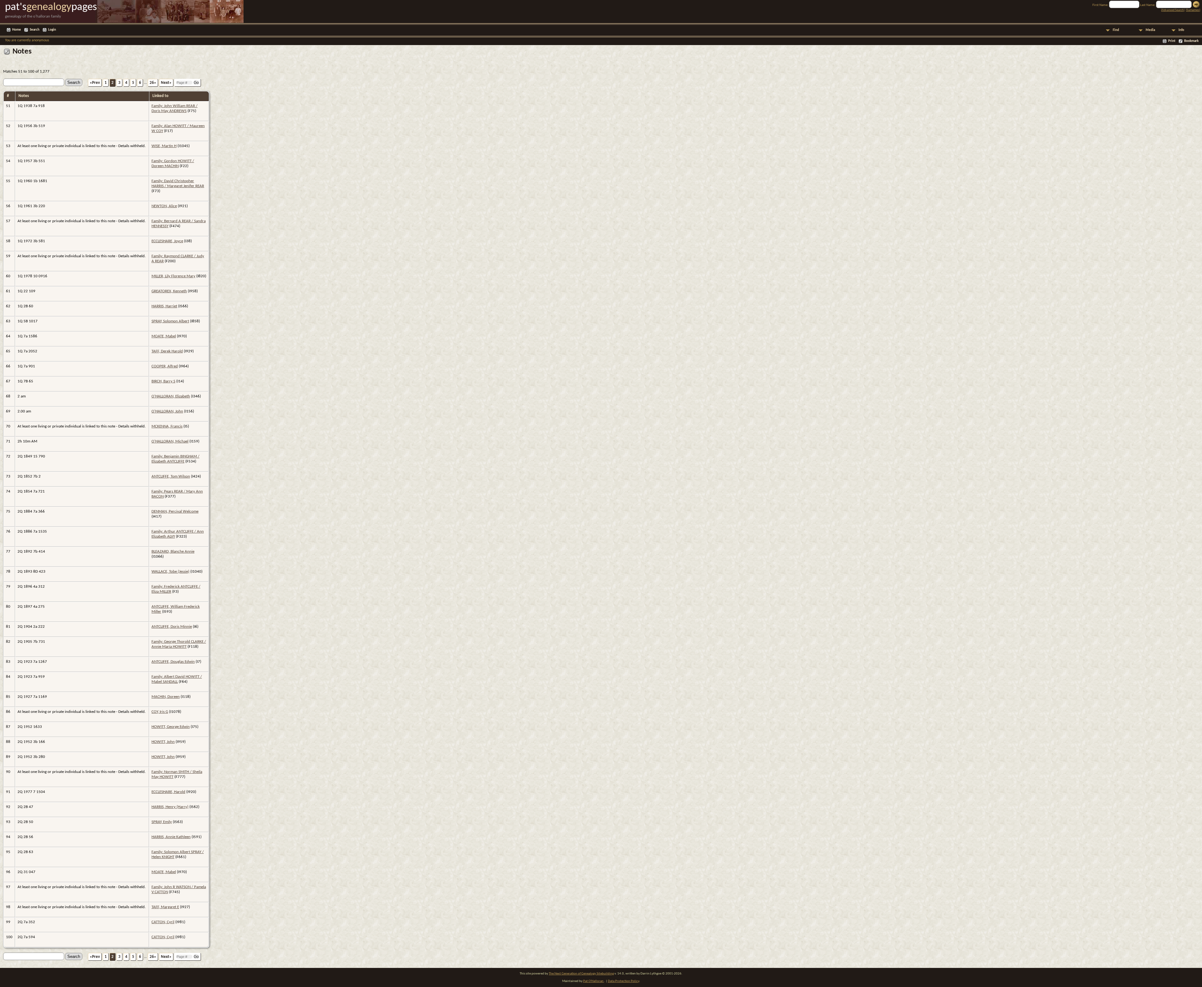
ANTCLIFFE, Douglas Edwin (173, 662)
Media (1150, 30)
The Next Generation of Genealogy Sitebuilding (581, 973)
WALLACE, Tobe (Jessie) (170, 572)
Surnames (1193, 10)
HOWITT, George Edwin (171, 727)
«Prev (95, 83)
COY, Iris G (160, 712)
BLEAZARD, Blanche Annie (173, 552)
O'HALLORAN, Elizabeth (171, 396)
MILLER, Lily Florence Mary (173, 276)
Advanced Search (1173, 10)
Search (34, 30)
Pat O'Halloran (593, 981)
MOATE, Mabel (164, 336)
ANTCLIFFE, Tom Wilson (171, 476)
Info (1181, 30)
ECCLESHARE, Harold (168, 792)
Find (1116, 30)
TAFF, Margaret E (165, 907)
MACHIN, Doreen (166, 697)
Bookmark (1191, 41)
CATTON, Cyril (163, 922)
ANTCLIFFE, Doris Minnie (172, 627)
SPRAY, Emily (162, 822)
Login (52, 30)
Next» (166, 83)
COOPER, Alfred (165, 366)
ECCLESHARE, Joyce (167, 241)
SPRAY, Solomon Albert (170, 321)
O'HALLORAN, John (167, 411)
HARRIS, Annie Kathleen (171, 837)
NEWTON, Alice (164, 206)
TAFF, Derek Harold (167, 351)
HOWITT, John (163, 742)
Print (1171, 41)
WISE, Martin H (164, 146)
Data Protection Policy (623, 981)
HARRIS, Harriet (164, 306)
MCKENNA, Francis (167, 426)
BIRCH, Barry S (163, 381)
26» (153, 83)
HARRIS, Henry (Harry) (170, 807)
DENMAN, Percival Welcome (175, 511)
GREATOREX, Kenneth (169, 291)
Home (16, 30)
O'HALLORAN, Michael (170, 441)
